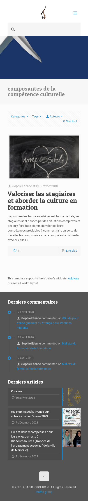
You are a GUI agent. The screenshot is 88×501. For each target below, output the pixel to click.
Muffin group (44, 492)
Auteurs (55, 116)
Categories (18, 116)
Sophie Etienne (22, 186)
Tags (35, 116)
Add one (73, 278)
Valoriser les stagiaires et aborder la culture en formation (42, 200)
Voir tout (71, 121)
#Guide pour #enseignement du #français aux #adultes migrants (47, 322)
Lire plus (71, 250)
